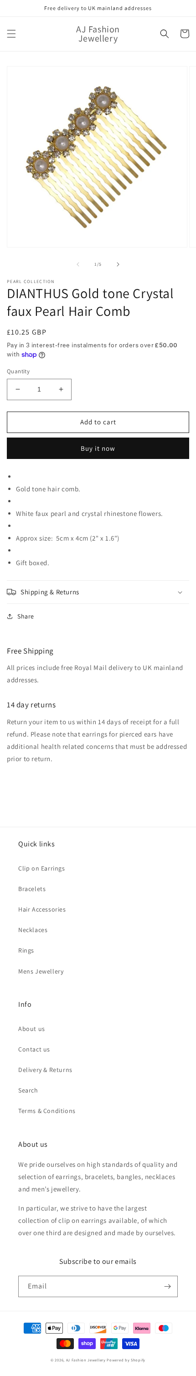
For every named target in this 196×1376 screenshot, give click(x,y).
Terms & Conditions (47, 1111)
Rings (26, 950)
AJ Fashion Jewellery (86, 1359)
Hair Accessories (42, 909)
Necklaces (32, 930)
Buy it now (98, 448)
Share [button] (25, 616)
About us (31, 1029)
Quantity (18, 371)
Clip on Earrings (41, 868)
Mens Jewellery (40, 971)
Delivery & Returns (45, 1070)
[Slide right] (118, 264)
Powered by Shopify (126, 1359)
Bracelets (32, 889)
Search (28, 1090)
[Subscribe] (167, 1286)
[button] (11, 34)
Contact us (34, 1049)
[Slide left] (78, 264)
